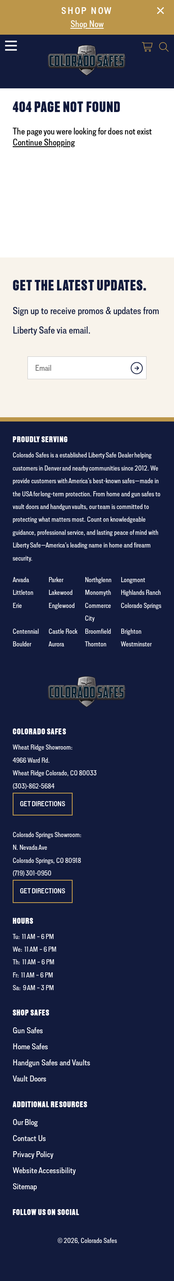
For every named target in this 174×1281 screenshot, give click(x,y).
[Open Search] (164, 48)
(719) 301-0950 (32, 873)
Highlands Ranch (141, 592)
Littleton (23, 592)
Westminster (136, 644)
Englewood (62, 606)
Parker (56, 580)
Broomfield (98, 631)
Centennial (26, 631)
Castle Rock (63, 631)
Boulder (22, 644)
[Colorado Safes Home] (87, 58)
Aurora (56, 644)
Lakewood (61, 592)
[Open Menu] (11, 45)
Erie (17, 606)
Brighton (131, 631)
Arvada (21, 580)
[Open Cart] (148, 48)
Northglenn (98, 580)
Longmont (133, 580)
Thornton (95, 644)
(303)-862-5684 (33, 786)
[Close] (160, 12)
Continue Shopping (44, 142)
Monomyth (98, 592)
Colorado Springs (141, 606)
